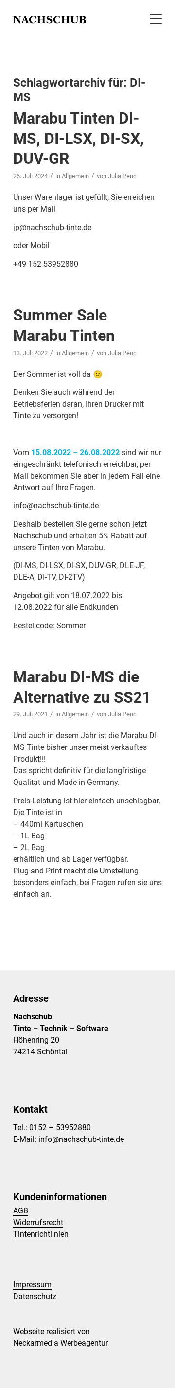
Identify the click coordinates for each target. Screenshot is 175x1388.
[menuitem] (151, 19)
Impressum (32, 1284)
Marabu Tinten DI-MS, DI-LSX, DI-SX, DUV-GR (78, 138)
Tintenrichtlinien (41, 1234)
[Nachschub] (72, 19)
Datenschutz (34, 1296)
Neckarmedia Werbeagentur (60, 1343)
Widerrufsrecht (38, 1222)
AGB (20, 1210)
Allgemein (75, 175)
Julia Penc (122, 175)
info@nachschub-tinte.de (81, 1139)
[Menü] (151, 19)
